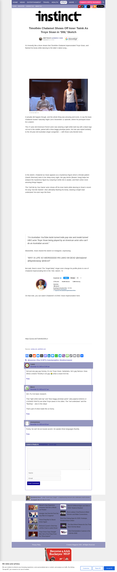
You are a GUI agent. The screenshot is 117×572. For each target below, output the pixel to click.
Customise (86, 568)
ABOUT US (38, 6)
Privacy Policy (36, 544)
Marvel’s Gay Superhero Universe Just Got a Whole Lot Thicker (47, 507)
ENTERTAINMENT (34, 2)
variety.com (34, 349)
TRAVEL (46, 2)
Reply (28, 378)
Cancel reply (52, 444)
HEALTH (55, 2)
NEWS (22, 2)
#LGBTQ (43, 360)
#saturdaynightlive (53, 360)
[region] (58, 566)
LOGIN (14, 6)
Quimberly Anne (57, 38)
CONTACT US (30, 6)
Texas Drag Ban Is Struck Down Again (47, 521)
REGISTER (21, 6)
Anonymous (43, 444)
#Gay (38, 360)
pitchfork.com (42, 349)
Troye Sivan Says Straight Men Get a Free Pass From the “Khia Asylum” (48, 534)
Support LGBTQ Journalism (90, 2)
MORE (71, 2)
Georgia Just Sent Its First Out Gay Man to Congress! (48, 514)
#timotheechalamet (66, 360)
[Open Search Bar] (103, 2)
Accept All (109, 568)
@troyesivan (32, 360)
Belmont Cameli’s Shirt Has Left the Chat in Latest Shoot (48, 527)
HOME (15, 2)
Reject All (97, 568)
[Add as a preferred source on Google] (71, 39)
